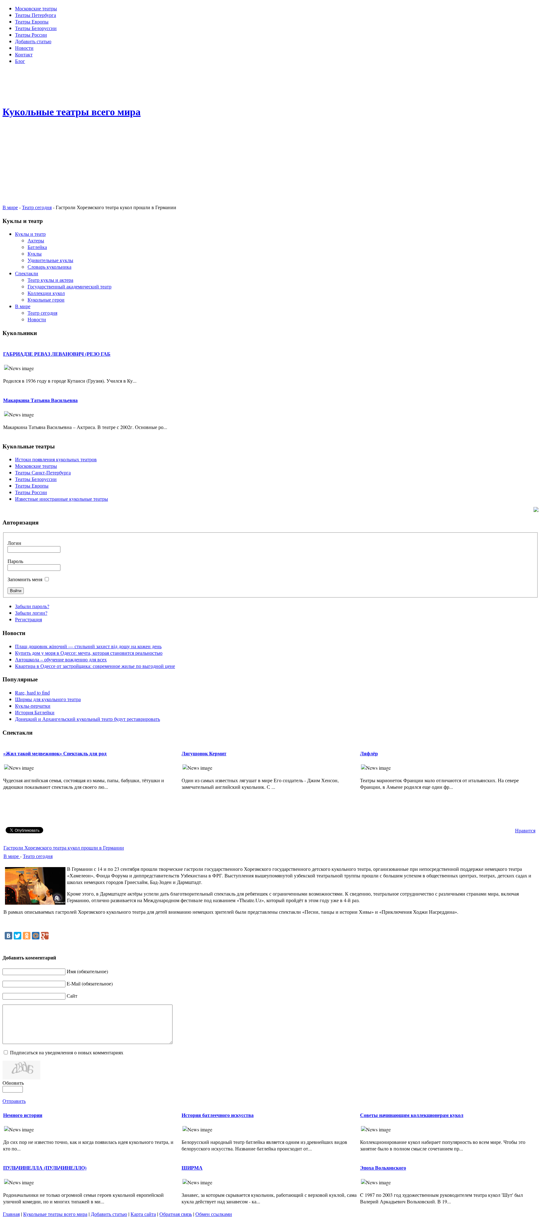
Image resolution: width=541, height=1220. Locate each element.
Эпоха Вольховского (383, 1167)
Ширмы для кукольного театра (48, 699)
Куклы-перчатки (32, 705)
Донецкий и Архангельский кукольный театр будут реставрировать (87, 719)
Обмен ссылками (213, 1214)
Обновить (13, 1082)
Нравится (525, 830)
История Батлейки (34, 712)
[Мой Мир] (35, 935)
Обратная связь (175, 1214)
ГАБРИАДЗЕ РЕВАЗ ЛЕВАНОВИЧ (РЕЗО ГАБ (57, 353)
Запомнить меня (25, 579)
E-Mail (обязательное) (90, 983)
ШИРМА (192, 1167)
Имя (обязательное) (87, 971)
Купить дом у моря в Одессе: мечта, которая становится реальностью (88, 652)
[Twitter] (17, 935)
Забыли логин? (31, 612)
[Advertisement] (270, 83)
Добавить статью (109, 1214)
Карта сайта (143, 1214)
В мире (10, 207)
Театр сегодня (37, 207)
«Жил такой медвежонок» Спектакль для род (54, 753)
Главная (11, 1214)
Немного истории (22, 1115)
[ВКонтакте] (8, 935)
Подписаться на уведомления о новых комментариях (66, 1052)
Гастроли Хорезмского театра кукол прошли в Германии (63, 847)
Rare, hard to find (32, 692)
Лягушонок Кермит (204, 753)
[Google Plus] (45, 935)
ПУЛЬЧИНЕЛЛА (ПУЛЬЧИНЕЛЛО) (44, 1167)
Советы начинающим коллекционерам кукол (411, 1115)
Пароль (15, 561)
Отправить (14, 1101)
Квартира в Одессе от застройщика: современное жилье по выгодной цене (95, 666)
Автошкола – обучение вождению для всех (61, 659)
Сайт (72, 995)
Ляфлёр (369, 753)
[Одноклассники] (26, 935)
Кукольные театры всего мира (55, 1214)
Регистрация (28, 619)
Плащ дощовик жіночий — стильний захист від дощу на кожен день (88, 646)
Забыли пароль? (32, 606)
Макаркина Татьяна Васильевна (40, 400)
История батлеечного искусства (218, 1115)
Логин (14, 543)
